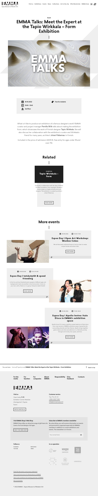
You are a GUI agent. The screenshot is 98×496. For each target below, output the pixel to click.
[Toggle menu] (95, 4)
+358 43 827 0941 (54, 399)
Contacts (81, 377)
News (49, 4)
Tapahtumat (21, 367)
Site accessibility (18, 480)
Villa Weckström (75, 4)
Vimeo (32, 448)
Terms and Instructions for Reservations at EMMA (27, 474)
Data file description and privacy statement (25, 471)
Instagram (33, 446)
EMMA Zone (85, 4)
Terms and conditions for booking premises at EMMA (28, 477)
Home (14, 367)
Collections (55, 4)
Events (45, 4)
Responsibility (60, 377)
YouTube (15, 448)
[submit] (81, 435)
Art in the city (64, 4)
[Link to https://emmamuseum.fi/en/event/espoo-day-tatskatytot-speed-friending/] (70, 291)
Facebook (15, 446)
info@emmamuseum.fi (56, 402)
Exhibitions (38, 4)
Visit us (31, 4)
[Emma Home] (10, 3)
